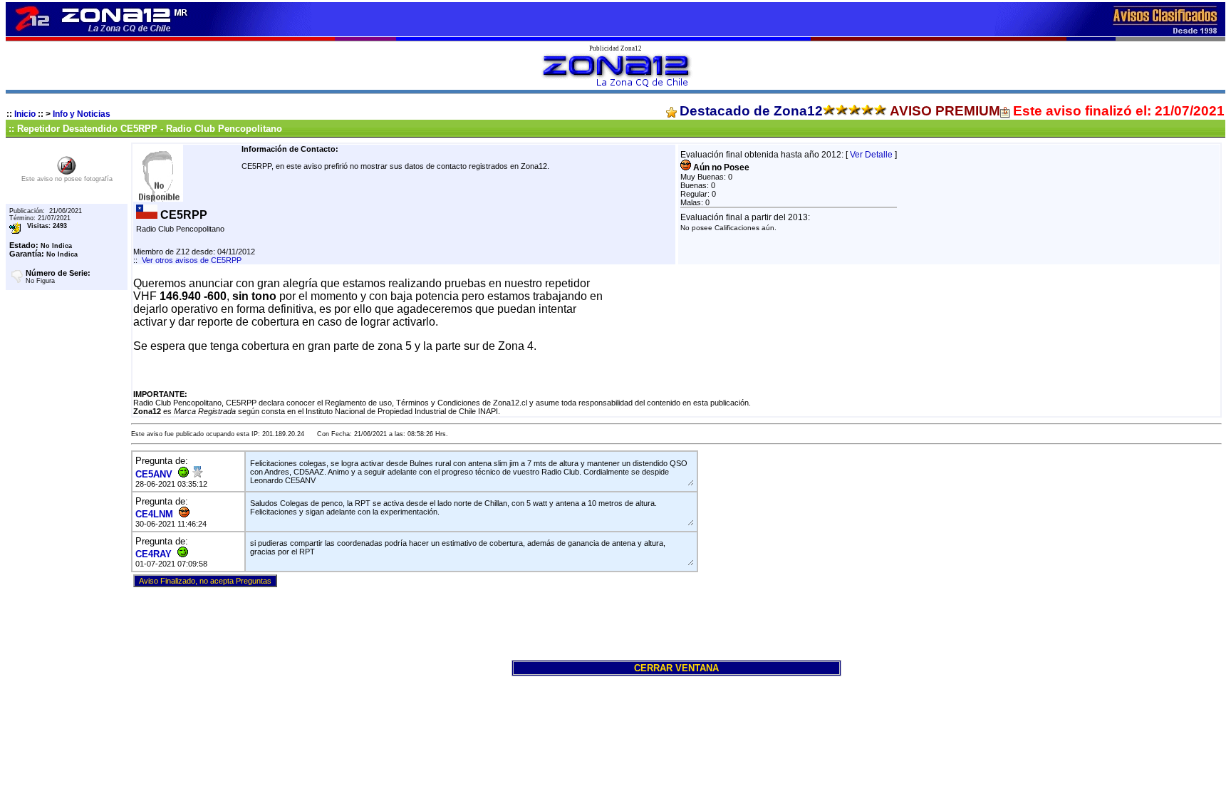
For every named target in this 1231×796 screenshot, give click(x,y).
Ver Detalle (871, 155)
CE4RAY (153, 554)
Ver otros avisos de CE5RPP (191, 260)
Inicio (25, 114)
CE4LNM (154, 514)
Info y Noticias (81, 114)
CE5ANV (153, 474)
